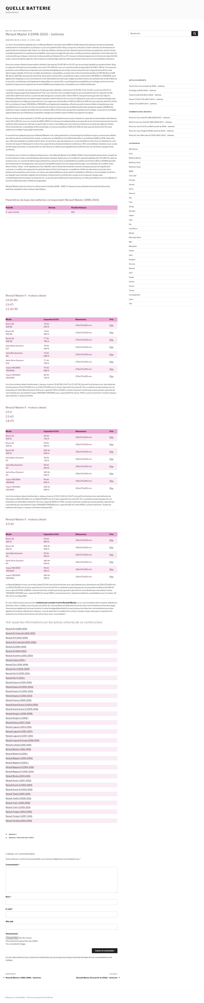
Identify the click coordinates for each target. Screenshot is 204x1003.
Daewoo (132, 193)
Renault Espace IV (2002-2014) (19, 691)
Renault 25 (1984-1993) (16, 651)
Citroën (131, 184)
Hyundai (132, 211)
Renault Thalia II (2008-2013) (18, 798)
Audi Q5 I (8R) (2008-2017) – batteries (155, 118)
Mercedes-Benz (135, 237)
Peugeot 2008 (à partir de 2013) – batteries (157, 131)
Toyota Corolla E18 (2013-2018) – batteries (145, 95)
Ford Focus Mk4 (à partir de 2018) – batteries (158, 126)
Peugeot (132, 259)
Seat (130, 273)
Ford (130, 202)
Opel (130, 255)
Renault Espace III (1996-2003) (19, 687)
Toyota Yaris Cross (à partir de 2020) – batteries (147, 86)
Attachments (12, 934)
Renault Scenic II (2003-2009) (19, 785)
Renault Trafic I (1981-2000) (18, 803)
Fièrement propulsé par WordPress (40, 997)
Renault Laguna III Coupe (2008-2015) (22, 740)
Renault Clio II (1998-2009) (18, 669)
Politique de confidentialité (15, 997)
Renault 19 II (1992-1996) (17, 638)
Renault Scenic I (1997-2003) (18, 780)
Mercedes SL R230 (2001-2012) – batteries (157, 135)
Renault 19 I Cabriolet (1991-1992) (20, 633)
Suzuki (131, 286)
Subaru (131, 282)
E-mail (9, 909)
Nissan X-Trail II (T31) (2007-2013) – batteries (146, 99)
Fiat (130, 198)
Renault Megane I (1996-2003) (19, 758)
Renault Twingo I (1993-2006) (19, 812)
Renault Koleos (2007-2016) (18, 722)
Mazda (131, 233)
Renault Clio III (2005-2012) (18, 673)
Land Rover (133, 229)
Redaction (27, 31)
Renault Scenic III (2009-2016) (19, 789)
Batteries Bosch (135, 158)
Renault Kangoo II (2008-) (17, 718)
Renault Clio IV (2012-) (15, 678)
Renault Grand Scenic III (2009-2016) (22, 709)
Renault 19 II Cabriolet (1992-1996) (21, 642)
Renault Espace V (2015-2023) (19, 696)
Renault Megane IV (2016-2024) (20, 771)
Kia (130, 224)
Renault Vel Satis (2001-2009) (19, 821)
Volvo (131, 299)
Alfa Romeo (133, 149)
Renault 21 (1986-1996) (16, 647)
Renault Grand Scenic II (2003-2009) (22, 705)
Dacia (131, 189)
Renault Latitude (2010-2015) (18, 745)
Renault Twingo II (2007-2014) (19, 816)
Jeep (130, 220)
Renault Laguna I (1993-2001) (19, 727)
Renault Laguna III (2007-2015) (19, 736)
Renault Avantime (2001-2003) (19, 655)
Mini (130, 242)
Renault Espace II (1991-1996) (19, 682)
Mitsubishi (133, 246)
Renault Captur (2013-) (15, 660)
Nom (8, 897)
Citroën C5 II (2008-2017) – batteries (143, 104)
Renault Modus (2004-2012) (18, 776)
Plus (111, 325)
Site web (9, 921)
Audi (130, 154)
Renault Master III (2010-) (17, 754)
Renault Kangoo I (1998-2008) (19, 713)
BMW (131, 171)
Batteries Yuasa (135, 167)
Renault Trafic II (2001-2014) (18, 807)
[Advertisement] (61, 236)
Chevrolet (132, 176)
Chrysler (132, 180)
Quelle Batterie (28, 8)
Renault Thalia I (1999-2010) (18, 794)
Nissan (131, 251)
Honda (131, 207)
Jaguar (131, 215)
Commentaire (13, 865)
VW (130, 304)
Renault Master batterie (21, 838)
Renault (13, 834)
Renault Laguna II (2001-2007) (19, 731)
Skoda (131, 277)
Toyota (131, 290)
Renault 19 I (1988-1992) (16, 629)
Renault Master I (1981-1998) (18, 749)
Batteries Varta (134, 162)
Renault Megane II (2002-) (17, 763)
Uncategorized (134, 295)
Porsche (132, 264)
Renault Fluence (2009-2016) (19, 700)
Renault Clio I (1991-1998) (17, 664)
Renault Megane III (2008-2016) (20, 767)
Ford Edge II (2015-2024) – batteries (142, 90)
